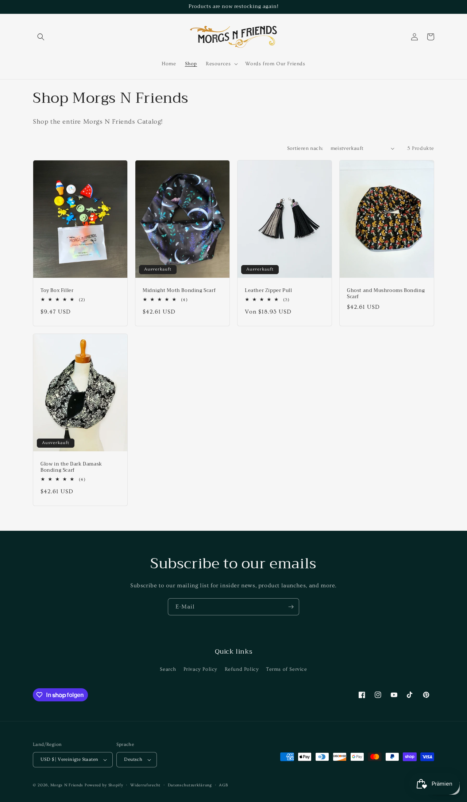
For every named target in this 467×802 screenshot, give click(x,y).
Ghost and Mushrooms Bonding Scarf (386, 294)
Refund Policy (242, 669)
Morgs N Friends (67, 785)
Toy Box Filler (56, 291)
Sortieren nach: (305, 148)
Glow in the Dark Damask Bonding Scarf (71, 467)
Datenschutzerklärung (190, 785)
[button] (41, 37)
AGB (223, 785)
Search (168, 669)
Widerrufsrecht (145, 785)
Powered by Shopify (104, 785)
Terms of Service (286, 669)
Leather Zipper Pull (268, 291)
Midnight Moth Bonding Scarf (179, 291)
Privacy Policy (200, 669)
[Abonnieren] (291, 606)
